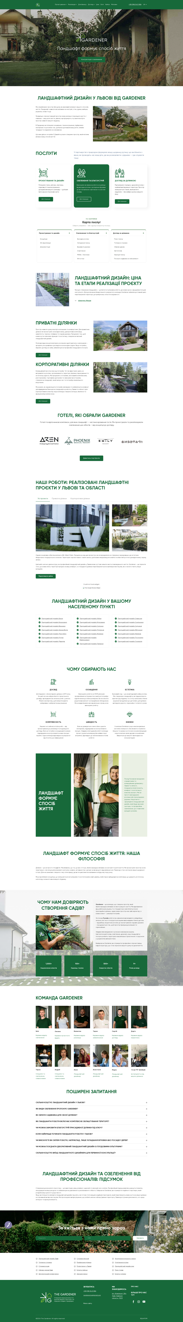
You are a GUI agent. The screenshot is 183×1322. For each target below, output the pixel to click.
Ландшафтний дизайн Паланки (91, 644)
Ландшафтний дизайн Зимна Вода (54, 630)
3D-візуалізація (45, 243)
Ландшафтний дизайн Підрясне (92, 630)
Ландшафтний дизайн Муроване (92, 622)
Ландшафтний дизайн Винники (53, 626)
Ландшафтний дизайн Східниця (130, 626)
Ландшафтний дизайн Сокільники (130, 622)
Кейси (107, 4)
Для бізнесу (82, 4)
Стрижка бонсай (83, 1259)
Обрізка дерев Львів (46, 1270)
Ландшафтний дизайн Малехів (129, 634)
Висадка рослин (83, 239)
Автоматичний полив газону (49, 1274)
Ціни (97, 4)
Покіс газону (118, 239)
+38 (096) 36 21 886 (135, 4)
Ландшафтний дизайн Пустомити (130, 637)
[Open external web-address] (143, 1318)
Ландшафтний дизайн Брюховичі (54, 622)
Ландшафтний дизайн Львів (48, 1259)
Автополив (118, 251)
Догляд (90, 4)
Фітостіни (80, 258)
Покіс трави (119, 1270)
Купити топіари (120, 1274)
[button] (91, 59)
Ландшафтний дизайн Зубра (90, 618)
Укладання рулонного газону (125, 1259)
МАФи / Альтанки (83, 255)
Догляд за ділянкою (128, 233)
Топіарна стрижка (120, 243)
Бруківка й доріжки (83, 247)
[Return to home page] (38, 4)
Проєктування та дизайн (54, 233)
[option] (144, 5)
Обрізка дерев (119, 247)
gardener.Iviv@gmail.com (92, 1295)
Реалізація (71, 4)
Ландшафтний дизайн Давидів (53, 641)
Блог (102, 4)
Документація (45, 247)
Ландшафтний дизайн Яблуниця (130, 630)
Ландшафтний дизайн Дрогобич (53, 634)
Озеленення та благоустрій (91, 233)
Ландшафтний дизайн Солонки (91, 626)
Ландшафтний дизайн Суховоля (130, 641)
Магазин (114, 4)
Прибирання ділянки (84, 1262)
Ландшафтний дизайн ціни (124, 1266)
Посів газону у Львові (84, 1266)
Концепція (43, 239)
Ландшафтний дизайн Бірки (52, 618)
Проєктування (60, 4)
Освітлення (81, 251)
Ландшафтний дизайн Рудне (52, 637)
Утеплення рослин (121, 1262)
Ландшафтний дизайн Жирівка (91, 634)
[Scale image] (72, 527)
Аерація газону (119, 255)
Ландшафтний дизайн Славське (130, 618)
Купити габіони (82, 1270)
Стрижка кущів (44, 1266)
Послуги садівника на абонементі (126, 258)
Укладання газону (83, 243)
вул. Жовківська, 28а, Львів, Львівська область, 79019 (119, 1296)
